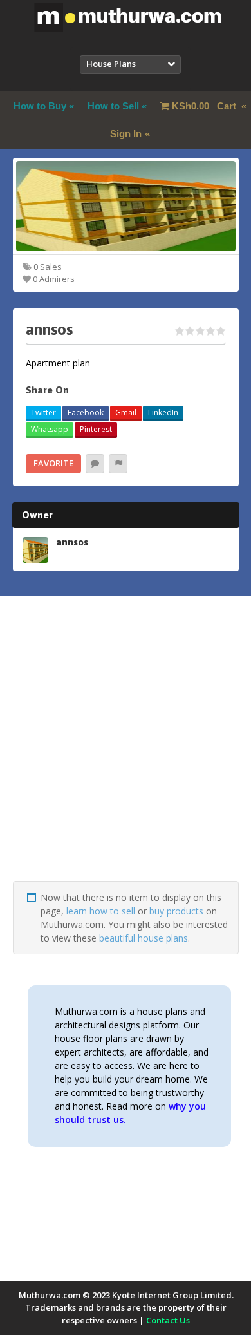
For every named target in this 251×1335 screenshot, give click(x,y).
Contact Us (168, 1320)
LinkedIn (163, 412)
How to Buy (40, 105)
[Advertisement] (125, 755)
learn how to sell (100, 911)
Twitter (43, 412)
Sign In (126, 133)
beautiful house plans (143, 938)
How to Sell (113, 105)
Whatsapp (49, 429)
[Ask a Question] (95, 463)
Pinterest (96, 429)
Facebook (86, 412)
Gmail (125, 412)
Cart (205, 105)
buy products (176, 911)
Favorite (53, 463)
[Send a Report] (118, 463)
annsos (72, 541)
